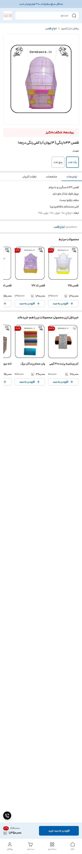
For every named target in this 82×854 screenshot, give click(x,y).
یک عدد (72, 162)
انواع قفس (51, 28)
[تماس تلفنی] (7, 816)
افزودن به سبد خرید (59, 831)
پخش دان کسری (70, 28)
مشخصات (51, 176)
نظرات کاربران (29, 176)
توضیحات (71, 176)
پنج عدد (58, 162)
